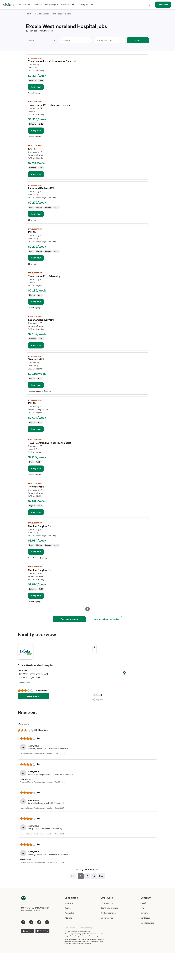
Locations (37, 4)
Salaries (67, 908)
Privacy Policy (74, 936)
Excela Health (24, 682)
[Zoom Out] (94, 651)
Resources (66, 4)
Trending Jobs (84, 4)
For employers (106, 903)
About (143, 903)
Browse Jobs (24, 4)
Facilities (30, 14)
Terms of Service (88, 936)
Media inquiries (147, 923)
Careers (144, 913)
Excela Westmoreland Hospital (50, 14)
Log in (149, 4)
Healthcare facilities (109, 908)
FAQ (142, 908)
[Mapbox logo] (98, 699)
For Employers (51, 4)
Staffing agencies (108, 913)
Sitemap (68, 918)
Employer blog (106, 918)
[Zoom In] (94, 647)
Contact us (145, 918)
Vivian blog (69, 913)
